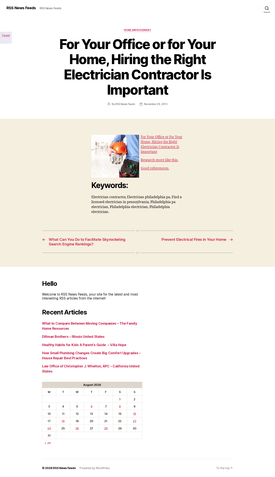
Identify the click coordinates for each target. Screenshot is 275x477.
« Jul (48, 443)
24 (49, 428)
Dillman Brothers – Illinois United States (73, 337)
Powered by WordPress (94, 468)
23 (134, 421)
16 (134, 413)
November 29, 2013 (155, 104)
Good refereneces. (155, 168)
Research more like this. (159, 160)
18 (63, 421)
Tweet (6, 35)
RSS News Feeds (21, 8)
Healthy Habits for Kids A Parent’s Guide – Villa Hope (84, 345)
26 (77, 428)
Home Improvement (137, 30)
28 (105, 428)
